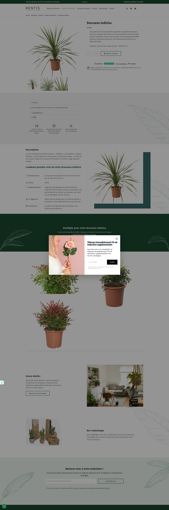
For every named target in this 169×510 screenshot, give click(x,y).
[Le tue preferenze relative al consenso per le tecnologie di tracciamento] (2, 382)
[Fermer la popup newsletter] (116, 239)
